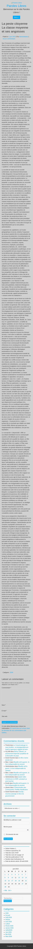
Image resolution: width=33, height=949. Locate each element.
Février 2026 (9, 926)
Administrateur (23, 36)
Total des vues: (10, 853)
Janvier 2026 (9, 928)
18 (15, 880)
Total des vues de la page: (13, 855)
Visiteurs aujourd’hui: (12, 850)
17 (12, 880)
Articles (7, 919)
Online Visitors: (10, 848)
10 (12, 877)
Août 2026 (8, 917)
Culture (7, 923)
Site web (4, 716)
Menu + (16, 17)
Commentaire (6, 687)
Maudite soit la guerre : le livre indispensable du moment (16, 768)
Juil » (9, 890)
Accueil (7, 915)
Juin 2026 (8, 932)
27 (22, 884)
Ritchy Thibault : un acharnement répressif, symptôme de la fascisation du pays (16, 753)
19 (19, 880)
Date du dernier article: (12, 861)
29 (5, 887)
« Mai (5, 890)
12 (19, 877)
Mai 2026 (8, 934)
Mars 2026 (8, 936)
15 (5, 880)
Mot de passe (8, 827)
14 (26, 877)
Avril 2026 (8, 921)
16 (9, 880)
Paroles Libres (16, 5)
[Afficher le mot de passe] (27, 829)
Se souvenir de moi (12, 834)
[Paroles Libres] (16, 3)
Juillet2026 (8, 930)
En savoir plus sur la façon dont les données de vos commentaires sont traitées (16, 730)
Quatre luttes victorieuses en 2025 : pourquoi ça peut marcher (16, 779)
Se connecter (8, 839)
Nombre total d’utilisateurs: (13, 859)
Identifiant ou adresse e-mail (12, 820)
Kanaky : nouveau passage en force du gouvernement (14, 794)
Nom (4, 705)
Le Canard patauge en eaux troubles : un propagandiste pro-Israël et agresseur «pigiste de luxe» (17, 747)
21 (26, 880)
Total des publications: (12, 857)
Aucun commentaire (9, 38)
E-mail (4, 710)
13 (22, 877)
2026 (11, 672)
